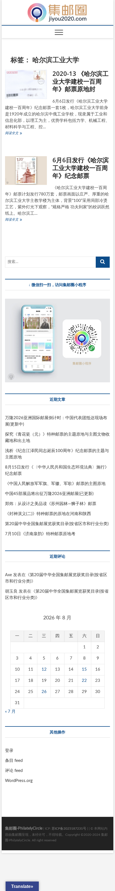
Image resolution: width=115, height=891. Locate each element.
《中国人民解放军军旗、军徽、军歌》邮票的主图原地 (55, 484)
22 (84, 680)
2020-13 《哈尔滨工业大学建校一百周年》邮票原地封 (80, 81)
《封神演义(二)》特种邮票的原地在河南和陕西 (48, 514)
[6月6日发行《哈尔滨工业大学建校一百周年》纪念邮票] (26, 170)
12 (44, 669)
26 (44, 692)
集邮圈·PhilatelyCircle (23, 828)
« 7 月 (10, 711)
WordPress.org (19, 781)
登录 (9, 750)
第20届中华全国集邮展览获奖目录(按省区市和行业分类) (57, 524)
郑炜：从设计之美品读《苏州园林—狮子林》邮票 (50, 504)
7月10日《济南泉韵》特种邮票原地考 (40, 534)
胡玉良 (11, 591)
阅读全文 (16, 133)
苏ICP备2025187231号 (69, 828)
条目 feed (14, 761)
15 (84, 669)
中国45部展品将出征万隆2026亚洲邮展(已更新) (49, 494)
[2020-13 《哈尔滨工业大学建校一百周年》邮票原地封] (26, 84)
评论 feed (14, 771)
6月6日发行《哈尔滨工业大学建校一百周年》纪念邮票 (80, 168)
